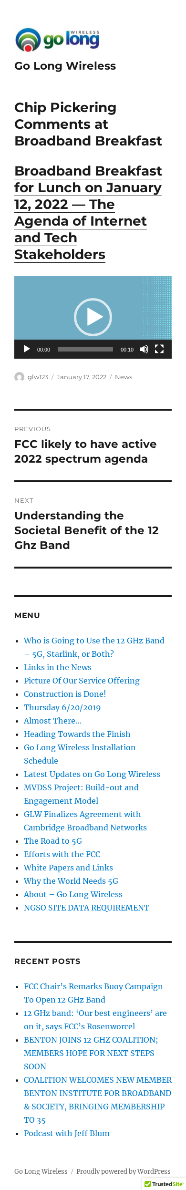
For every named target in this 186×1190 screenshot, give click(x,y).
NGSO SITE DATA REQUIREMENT (86, 907)
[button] (93, 317)
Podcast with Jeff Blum (67, 1133)
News (123, 377)
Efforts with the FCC (62, 854)
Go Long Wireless (65, 65)
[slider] (85, 349)
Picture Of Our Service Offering (82, 680)
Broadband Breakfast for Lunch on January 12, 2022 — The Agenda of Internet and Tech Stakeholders (88, 212)
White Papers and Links (68, 867)
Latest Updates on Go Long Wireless (92, 774)
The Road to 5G (53, 841)
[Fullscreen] (159, 349)
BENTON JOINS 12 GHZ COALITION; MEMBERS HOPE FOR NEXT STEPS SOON (91, 1053)
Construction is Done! (65, 694)
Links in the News (58, 667)
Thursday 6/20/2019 (62, 707)
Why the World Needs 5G (71, 881)
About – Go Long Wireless (73, 894)
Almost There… (53, 720)
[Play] (26, 349)
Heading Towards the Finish (77, 734)
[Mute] (144, 349)
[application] (93, 317)
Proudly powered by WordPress (123, 1172)
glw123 (38, 377)
